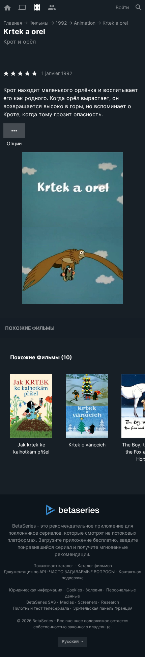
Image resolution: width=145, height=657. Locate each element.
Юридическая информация (35, 589)
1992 (61, 23)
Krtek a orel (115, 23)
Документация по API (25, 571)
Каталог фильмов (95, 565)
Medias (67, 602)
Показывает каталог (53, 565)
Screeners (87, 602)
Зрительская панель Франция (103, 608)
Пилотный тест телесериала (41, 608)
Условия (94, 589)
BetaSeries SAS (41, 602)
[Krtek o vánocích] (87, 406)
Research (110, 602)
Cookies (74, 589)
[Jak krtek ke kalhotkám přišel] (31, 406)
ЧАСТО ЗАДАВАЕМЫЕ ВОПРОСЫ (82, 571)
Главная (12, 23)
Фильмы (39, 23)
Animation (84, 23)
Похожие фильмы (30, 328)
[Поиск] (138, 7)
